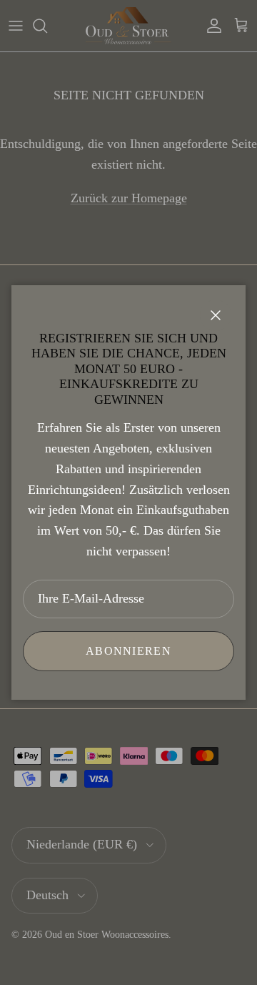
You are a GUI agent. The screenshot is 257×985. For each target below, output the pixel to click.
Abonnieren (128, 651)
